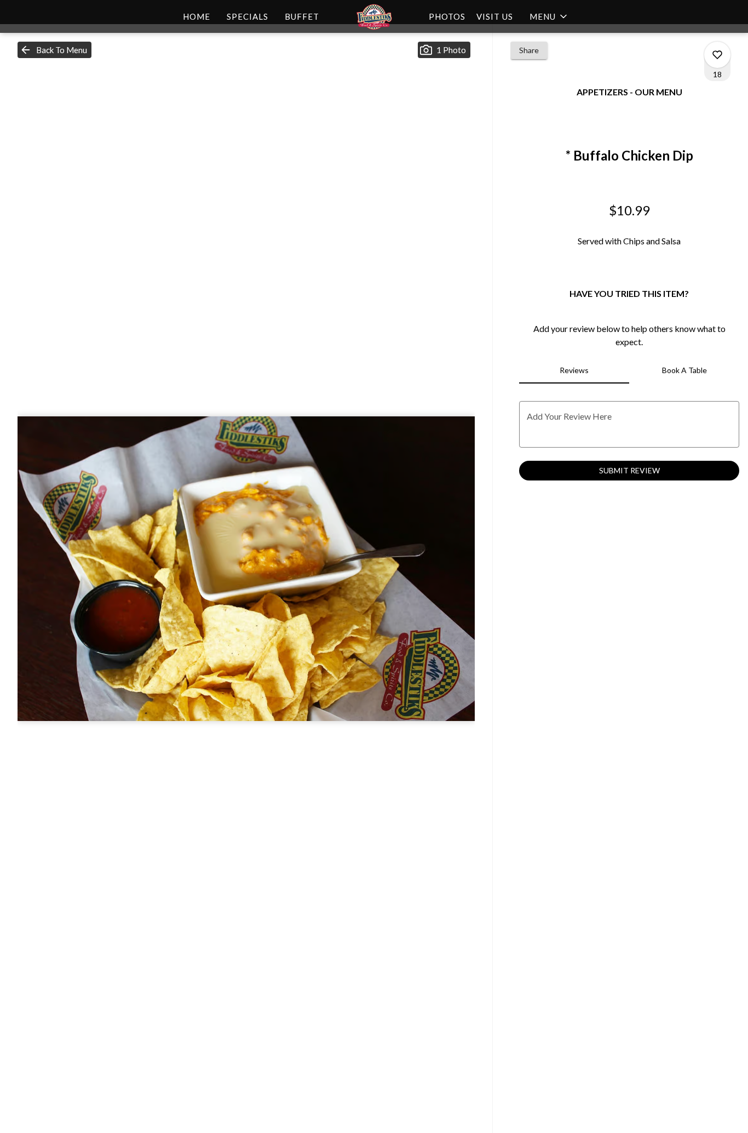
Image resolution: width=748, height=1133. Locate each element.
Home (196, 16)
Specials (247, 16)
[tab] (574, 370)
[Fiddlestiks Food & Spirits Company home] (374, 16)
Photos (447, 16)
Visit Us (494, 16)
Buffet (302, 16)
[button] (549, 16)
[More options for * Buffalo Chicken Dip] (717, 55)
